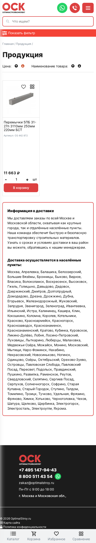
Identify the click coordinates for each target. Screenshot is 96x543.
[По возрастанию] (17, 66)
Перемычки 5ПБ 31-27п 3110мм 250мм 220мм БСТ (20, 126)
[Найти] (9, 21)
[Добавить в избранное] (23, 86)
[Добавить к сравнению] (32, 86)
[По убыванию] (22, 66)
